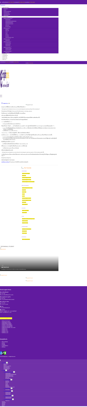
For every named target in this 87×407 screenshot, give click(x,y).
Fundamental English (8, 48)
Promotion (4, 54)
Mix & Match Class (7, 26)
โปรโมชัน (3, 344)
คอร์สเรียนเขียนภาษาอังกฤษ (6, 323)
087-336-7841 (11, 2)
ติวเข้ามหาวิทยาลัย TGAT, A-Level (9, 37)
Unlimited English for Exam (9, 23)
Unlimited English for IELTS (9, 22)
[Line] (5, 354)
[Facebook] (1, 354)
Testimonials (5, 55)
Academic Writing (7, 45)
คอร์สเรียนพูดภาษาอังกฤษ (6, 322)
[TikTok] (3, 354)
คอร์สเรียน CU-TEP (5, 332)
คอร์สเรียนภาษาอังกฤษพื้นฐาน (7, 324)
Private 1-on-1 (7, 52)
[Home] (2, 103)
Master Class (7, 25)
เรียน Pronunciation (6, 12)
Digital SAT (6, 34)
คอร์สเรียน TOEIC (5, 329)
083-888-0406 (22, 2)
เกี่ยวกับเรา (3, 346)
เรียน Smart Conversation (7, 11)
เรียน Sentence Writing (7, 14)
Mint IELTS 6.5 (5, 267)
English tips (4, 58)
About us (4, 59)
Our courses (3, 370)
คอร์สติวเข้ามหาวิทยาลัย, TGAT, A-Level (8, 327)
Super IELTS (7, 29)
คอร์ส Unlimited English (6, 320)
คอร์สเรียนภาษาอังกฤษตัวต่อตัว (7, 326)
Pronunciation (7, 40)
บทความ (3, 342)
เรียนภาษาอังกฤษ (6, 8)
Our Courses (27, 168)
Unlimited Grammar (8, 49)
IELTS (2, 265)
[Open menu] (1, 96)
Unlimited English (7, 19)
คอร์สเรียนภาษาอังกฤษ (5, 161)
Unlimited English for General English (10, 21)
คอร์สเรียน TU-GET (5, 331)
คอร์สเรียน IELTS (4, 328)
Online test (4, 56)
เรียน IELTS (5, 10)
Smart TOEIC (7, 30)
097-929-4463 (32, 2)
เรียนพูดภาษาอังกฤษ (6, 15)
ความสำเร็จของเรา (5, 345)
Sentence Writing (7, 44)
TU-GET (6, 33)
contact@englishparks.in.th (5, 307)
